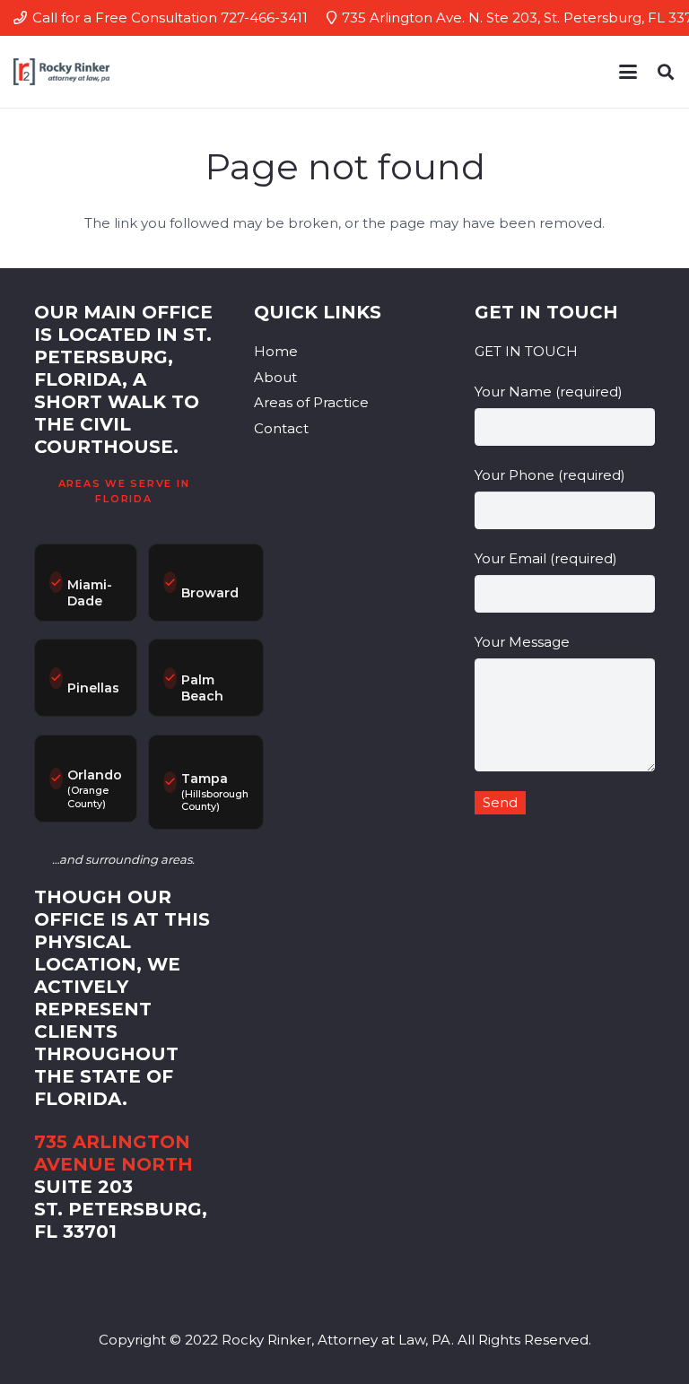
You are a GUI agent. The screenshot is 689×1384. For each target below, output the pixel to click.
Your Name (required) (549, 391)
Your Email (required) (546, 558)
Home (276, 351)
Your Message (522, 641)
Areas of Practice (311, 402)
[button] (628, 72)
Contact (281, 428)
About (275, 377)
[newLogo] (61, 71)
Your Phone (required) (550, 474)
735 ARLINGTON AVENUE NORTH (113, 1153)
